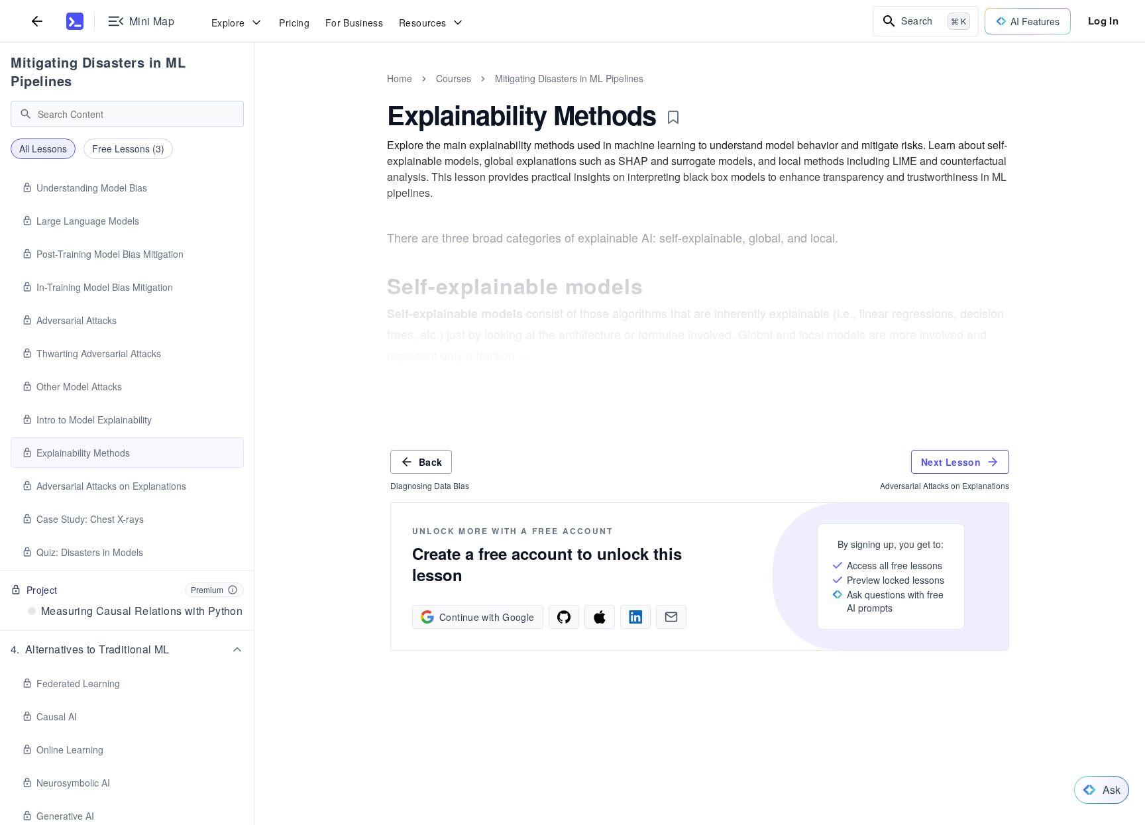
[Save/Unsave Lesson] (673, 117)
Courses (453, 78)
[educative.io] (74, 21)
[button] (127, 649)
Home (399, 78)
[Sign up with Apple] (599, 617)
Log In (1103, 20)
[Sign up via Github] (564, 617)
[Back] (37, 20)
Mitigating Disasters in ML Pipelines (98, 71)
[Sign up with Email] (671, 617)
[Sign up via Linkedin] (635, 617)
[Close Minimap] (254, 93)
